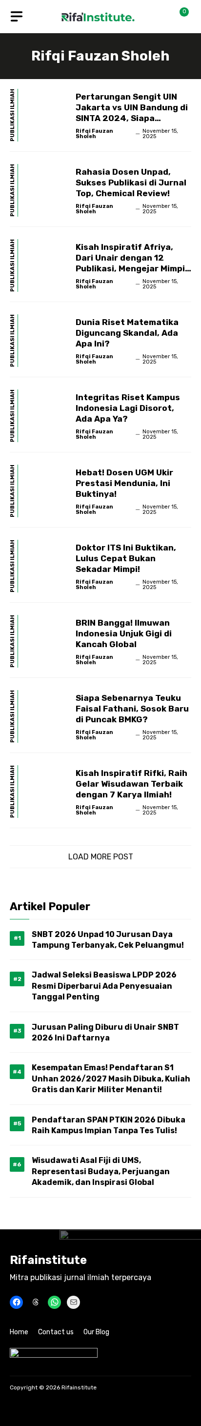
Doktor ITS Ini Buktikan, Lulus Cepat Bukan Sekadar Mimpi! (126, 558)
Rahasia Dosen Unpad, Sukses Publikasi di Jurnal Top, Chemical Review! (131, 182)
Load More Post (100, 856)
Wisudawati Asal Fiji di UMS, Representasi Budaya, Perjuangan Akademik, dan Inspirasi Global (101, 1171)
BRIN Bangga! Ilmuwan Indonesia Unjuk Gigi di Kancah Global (124, 633)
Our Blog (96, 1332)
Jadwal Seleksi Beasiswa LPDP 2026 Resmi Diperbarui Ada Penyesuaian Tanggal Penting (104, 985)
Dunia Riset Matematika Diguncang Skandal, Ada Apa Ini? (127, 332)
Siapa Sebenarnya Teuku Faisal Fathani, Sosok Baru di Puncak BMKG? (132, 708)
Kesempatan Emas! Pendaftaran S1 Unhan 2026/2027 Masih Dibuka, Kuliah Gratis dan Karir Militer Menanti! (111, 1078)
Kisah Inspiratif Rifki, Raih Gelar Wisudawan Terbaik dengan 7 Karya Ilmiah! (131, 783)
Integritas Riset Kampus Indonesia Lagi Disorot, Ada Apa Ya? (128, 408)
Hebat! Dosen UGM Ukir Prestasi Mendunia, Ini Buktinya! (124, 483)
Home (19, 1332)
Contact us (56, 1332)
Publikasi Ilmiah (13, 115)
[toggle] (16, 16)
